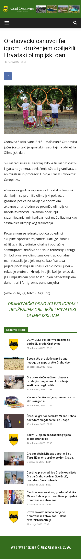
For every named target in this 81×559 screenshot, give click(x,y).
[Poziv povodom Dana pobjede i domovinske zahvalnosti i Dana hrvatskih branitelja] (14, 517)
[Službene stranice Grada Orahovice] (40, 9)
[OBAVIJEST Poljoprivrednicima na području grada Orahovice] (14, 345)
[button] (6, 23)
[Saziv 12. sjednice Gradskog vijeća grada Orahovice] (14, 440)
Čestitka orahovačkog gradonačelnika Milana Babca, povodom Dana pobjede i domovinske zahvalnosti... (52, 496)
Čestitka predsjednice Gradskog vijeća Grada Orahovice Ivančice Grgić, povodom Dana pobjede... (51, 476)
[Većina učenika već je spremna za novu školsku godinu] (14, 402)
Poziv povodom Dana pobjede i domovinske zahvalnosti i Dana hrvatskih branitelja (46, 516)
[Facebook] (8, 76)
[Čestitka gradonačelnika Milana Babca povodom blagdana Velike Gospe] (14, 421)
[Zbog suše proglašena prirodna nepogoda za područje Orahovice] (14, 363)
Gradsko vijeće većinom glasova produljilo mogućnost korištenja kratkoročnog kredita (47, 381)
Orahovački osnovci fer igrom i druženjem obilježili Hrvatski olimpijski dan (43, 309)
